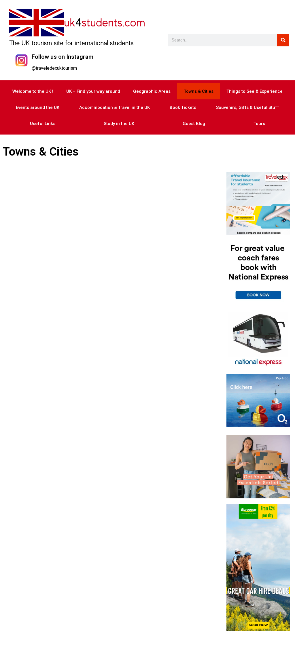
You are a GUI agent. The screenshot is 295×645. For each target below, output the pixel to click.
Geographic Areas (152, 91)
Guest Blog (194, 123)
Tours (259, 123)
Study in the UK (119, 123)
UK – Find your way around (93, 91)
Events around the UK (37, 107)
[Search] (283, 40)
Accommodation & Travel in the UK (114, 107)
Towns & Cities (198, 91)
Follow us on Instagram (62, 56)
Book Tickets (183, 107)
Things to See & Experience (254, 91)
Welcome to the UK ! (32, 91)
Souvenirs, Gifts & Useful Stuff (247, 107)
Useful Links (42, 123)
